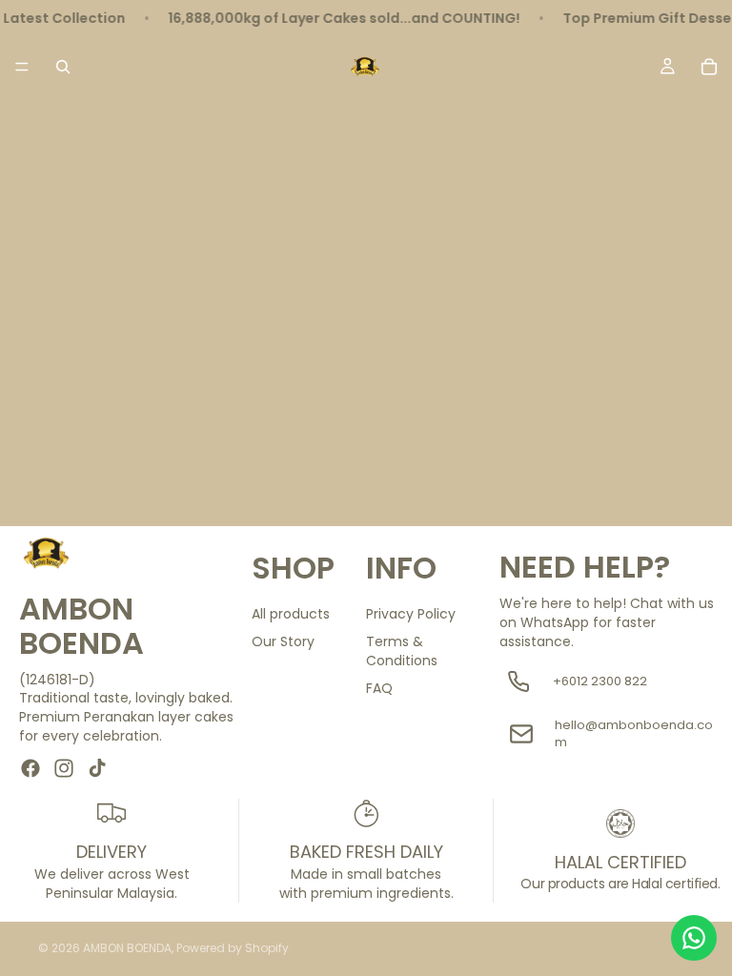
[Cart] (709, 67)
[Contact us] (694, 938)
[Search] (63, 67)
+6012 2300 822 (600, 681)
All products (291, 613)
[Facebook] (30, 768)
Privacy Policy (411, 613)
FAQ (379, 688)
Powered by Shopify (232, 948)
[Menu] (22, 67)
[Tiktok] (97, 768)
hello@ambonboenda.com (634, 734)
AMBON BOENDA (127, 948)
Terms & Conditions (401, 651)
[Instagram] (63, 768)
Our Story (283, 641)
